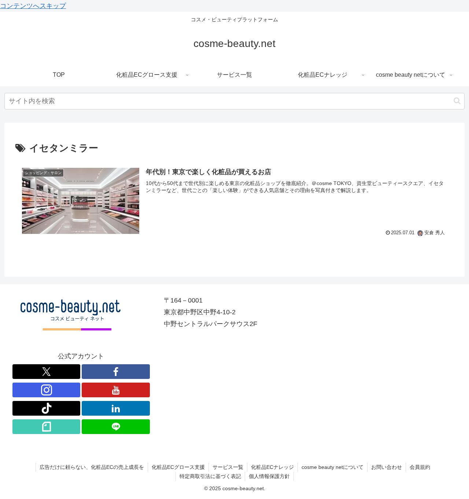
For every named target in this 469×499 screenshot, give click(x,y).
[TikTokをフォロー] (46, 408)
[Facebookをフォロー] (116, 371)
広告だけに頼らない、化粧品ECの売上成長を (92, 467)
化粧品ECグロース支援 (178, 467)
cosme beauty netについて (332, 467)
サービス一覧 (228, 467)
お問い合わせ (386, 467)
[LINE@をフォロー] (116, 426)
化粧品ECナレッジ (272, 467)
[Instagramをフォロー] (46, 390)
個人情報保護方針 (269, 476)
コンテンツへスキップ (33, 6)
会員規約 (420, 467)
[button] (457, 101)
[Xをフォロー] (46, 371)
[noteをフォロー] (46, 426)
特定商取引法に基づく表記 (210, 476)
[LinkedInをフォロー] (116, 408)
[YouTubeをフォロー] (116, 390)
